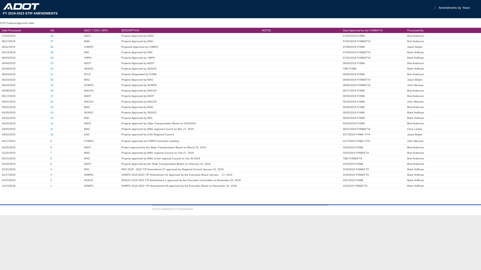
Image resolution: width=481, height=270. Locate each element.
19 (51, 85)
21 (51, 74)
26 (51, 46)
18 (51, 90)
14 (51, 112)
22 (51, 68)
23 (51, 63)
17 (51, 96)
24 (51, 57)
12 (51, 123)
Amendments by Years (454, 8)
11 (51, 129)
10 (51, 134)
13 (51, 117)
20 (51, 79)
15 (51, 107)
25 (51, 52)
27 (51, 41)
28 (51, 35)
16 (51, 101)
